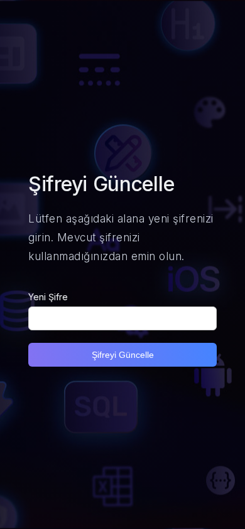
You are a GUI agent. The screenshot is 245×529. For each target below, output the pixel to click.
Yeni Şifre (48, 296)
